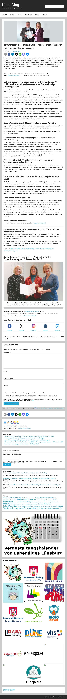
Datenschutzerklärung (9, 689)
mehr (33, 400)
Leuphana (40, 502)
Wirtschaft (5, 339)
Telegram (45, 330)
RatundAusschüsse (10, 506)
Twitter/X (21, 330)
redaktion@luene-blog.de (32, 311)
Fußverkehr (56, 497)
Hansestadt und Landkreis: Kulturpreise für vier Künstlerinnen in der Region (25, 438)
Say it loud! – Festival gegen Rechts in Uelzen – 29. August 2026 (22, 444)
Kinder (55, 500)
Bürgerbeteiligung (25, 497)
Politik (19, 14)
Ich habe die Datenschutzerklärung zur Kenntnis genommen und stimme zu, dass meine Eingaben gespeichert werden (31, 396)
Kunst (15, 502)
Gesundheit (13, 500)
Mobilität (7, 504)
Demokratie (32, 497)
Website (6, 385)
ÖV (61, 508)
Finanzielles (49, 498)
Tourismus (21, 508)
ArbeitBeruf (26, 337)
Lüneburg (4, 14)
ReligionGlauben (37, 506)
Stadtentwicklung (10, 508)
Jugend (50, 500)
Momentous (62, 697)
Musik (13, 504)
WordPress (53, 697)
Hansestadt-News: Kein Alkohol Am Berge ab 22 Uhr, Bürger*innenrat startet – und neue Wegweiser (34, 485)
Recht (19, 506)
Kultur (37, 14)
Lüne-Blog (10, 5)
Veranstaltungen (32, 508)
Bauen (12, 498)
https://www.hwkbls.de (13, 75)
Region (12, 14)
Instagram (33, 330)
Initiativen (32, 500)
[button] (5, 54)
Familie (42, 497)
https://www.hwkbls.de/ (40, 223)
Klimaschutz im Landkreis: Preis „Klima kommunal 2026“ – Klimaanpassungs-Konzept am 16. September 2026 (34, 442)
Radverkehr (47, 504)
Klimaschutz (8, 502)
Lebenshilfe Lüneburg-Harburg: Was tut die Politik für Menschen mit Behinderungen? (27, 440)
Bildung (18, 497)
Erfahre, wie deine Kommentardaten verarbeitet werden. (49, 408)
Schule (42, 506)
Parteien (40, 504)
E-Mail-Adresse (8, 378)
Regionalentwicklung (27, 506)
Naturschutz (28, 504)
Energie (37, 497)
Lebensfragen (34, 502)
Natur (23, 504)
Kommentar (7, 352)
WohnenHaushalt (53, 508)
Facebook (9, 330)
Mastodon (57, 330)
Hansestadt (22, 500)
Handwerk (37, 337)
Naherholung (18, 504)
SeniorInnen (47, 506)
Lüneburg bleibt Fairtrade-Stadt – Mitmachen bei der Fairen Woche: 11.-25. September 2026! (29, 436)
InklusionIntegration (44, 337)
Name (6, 371)
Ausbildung (31, 337)
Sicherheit (53, 506)
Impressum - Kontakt (8, 690)
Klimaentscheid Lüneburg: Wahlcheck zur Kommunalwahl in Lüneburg (28, 473)
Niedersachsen (53, 337)
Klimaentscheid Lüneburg (10, 478)
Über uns (44, 14)
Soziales (59, 506)
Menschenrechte (55, 502)
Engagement (28, 14)
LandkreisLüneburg (24, 502)
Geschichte (6, 500)
